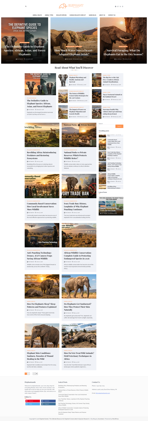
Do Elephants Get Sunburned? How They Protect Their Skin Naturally (77, 307)
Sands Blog (92, 15)
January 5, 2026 (113, 213)
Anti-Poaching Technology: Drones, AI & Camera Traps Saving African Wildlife (39, 255)
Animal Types (49, 15)
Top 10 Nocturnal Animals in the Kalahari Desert (112, 96)
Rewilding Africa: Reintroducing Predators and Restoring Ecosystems (41, 155)
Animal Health (37, 15)
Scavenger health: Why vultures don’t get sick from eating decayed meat (112, 111)
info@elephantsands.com (103, 393)
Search (101, 123)
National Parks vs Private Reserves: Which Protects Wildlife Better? (75, 155)
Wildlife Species (61, 15)
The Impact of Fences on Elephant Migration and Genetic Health (77, 111)
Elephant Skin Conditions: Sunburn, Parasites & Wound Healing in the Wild (40, 356)
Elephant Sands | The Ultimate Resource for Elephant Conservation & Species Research (64, 419)
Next (36, 374)
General (103, 206)
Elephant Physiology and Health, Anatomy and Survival (77, 79)
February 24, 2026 (116, 84)
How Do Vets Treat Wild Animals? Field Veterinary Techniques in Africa (79, 356)
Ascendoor (101, 419)
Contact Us (111, 15)
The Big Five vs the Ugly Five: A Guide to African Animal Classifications (111, 79)
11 (33, 373)
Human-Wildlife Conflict (78, 15)
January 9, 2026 (82, 84)
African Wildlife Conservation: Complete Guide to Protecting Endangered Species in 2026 (77, 255)
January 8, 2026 (29, 59)
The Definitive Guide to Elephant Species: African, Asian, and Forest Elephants (24, 50)
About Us (102, 15)
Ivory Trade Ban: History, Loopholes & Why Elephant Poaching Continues (76, 206)
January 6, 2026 (78, 59)
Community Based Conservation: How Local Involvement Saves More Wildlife (42, 206)
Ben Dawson (20, 59)
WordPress (115, 419)
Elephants (78, 46)
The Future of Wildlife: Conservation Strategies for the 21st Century (78, 95)
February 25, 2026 (83, 100)
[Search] (26, 6)
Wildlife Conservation (33, 150)
